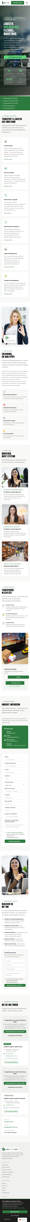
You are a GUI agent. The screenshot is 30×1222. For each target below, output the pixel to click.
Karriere (4, 1188)
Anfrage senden (17, 2)
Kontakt (4, 1190)
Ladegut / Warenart (11, 813)
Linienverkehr (5, 1165)
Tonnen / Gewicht (10, 807)
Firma (7, 757)
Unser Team (4, 1185)
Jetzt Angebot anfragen (15, 57)
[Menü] (27, 3)
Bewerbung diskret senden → (15, 985)
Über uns (4, 1183)
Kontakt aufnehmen (15, 61)
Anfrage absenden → (15, 841)
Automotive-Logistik (6, 1169)
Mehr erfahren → (8, 213)
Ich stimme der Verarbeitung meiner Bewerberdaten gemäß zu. (14, 980)
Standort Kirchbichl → (9, 267)
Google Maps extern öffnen (15, 1035)
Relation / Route (10, 788)
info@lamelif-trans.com (12, 737)
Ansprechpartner (10, 763)
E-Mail (7, 769)
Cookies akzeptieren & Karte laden (15, 1031)
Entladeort (8, 801)
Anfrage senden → (8, 159)
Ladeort (7, 794)
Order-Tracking (5, 1176)
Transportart (9, 782)
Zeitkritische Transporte (7, 1172)
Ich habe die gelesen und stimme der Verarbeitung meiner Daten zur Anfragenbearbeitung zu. (15, 835)
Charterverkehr (5, 1167)
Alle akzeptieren (15, 1211)
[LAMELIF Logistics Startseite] (5, 3)
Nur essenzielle (15, 1215)
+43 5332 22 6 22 (10, 733)
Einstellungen (7, 1219)
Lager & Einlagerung (6, 1174)
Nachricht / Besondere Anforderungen (12, 821)
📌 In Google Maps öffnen (11, 1062)
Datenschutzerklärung (7, 1208)
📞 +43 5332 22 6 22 (15, 683)
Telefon (7, 775)
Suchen (18, 677)
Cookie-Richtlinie (21, 1208)
